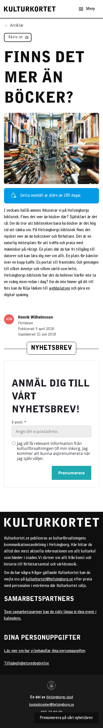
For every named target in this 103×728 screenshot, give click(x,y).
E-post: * (19, 422)
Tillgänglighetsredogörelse (26, 664)
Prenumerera (71, 473)
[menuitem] (18, 38)
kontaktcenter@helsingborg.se (51, 705)
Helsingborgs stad (59, 697)
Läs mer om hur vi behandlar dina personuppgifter (44, 651)
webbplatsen (59, 289)
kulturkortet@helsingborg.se (49, 579)
